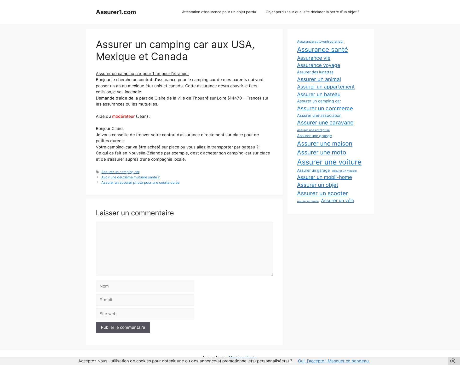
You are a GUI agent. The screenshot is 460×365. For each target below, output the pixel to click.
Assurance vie (313, 58)
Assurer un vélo (337, 200)
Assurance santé (322, 49)
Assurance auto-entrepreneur (320, 41)
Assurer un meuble (344, 170)
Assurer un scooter (322, 193)
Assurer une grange (314, 136)
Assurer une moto (321, 152)
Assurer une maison (324, 143)
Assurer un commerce (325, 108)
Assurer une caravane (325, 122)
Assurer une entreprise (313, 130)
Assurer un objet (317, 185)
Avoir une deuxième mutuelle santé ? (130, 177)
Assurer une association (319, 115)
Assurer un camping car (120, 172)
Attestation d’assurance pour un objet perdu (219, 12)
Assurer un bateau (318, 94)
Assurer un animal (319, 79)
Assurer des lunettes (315, 72)
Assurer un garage (313, 170)
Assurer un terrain (308, 201)
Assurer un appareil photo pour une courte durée (140, 182)
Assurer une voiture (329, 162)
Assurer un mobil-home (324, 177)
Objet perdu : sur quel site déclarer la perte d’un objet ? (312, 12)
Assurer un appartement (326, 87)
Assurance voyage (318, 65)
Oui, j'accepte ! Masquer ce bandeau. (334, 361)
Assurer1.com (116, 12)
